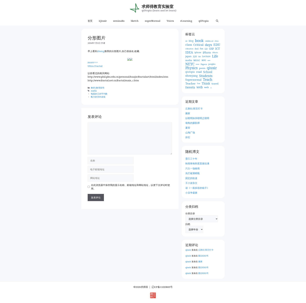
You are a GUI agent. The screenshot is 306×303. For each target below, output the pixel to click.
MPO (204, 60)
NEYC (189, 64)
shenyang (191, 75)
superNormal (152, 20)
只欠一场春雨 (192, 168)
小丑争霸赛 (191, 192)
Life (215, 56)
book (199, 41)
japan (188, 56)
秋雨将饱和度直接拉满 (197, 163)
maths (94, 90)
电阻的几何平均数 (99, 93)
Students (205, 76)
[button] (217, 21)
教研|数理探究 (97, 87)
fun (201, 48)
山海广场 (190, 132)
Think (206, 83)
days (208, 45)
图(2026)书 (203, 255)
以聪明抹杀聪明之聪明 (197, 118)
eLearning (186, 20)
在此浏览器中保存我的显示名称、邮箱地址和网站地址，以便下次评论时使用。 (130, 186)
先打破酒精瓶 (192, 173)
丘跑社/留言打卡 (194, 108)
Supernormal (193, 79)
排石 (187, 137)
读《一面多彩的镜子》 (197, 187)
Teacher (190, 83)
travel (215, 83)
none (197, 64)
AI (186, 41)
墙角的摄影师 (192, 122)
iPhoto (207, 52)
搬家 (187, 113)
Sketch (134, 20)
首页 (90, 20)
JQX (195, 56)
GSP (211, 48)
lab (199, 56)
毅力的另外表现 (98, 96)
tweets (190, 87)
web (200, 87)
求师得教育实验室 (158, 6)
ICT (217, 48)
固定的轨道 (191, 178)
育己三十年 (191, 158)
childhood (209, 41)
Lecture (206, 56)
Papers (204, 64)
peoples (211, 64)
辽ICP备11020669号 (162, 286)
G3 (206, 48)
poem (202, 68)
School (207, 72)
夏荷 (187, 127)
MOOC (196, 60)
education (189, 49)
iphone (197, 52)
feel (196, 48)
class (188, 44)
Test (198, 83)
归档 (187, 224)
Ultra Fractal (95, 66)
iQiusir (103, 20)
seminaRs (118, 20)
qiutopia (190, 71)
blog (191, 40)
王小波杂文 (191, 182)
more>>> (93, 62)
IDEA (189, 52)
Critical (198, 45)
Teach (207, 79)
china (217, 41)
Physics (191, 68)
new (209, 60)
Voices (170, 20)
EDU (216, 45)
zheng (100, 51)
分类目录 (190, 213)
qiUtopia (204, 20)
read (199, 72)
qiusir (212, 68)
